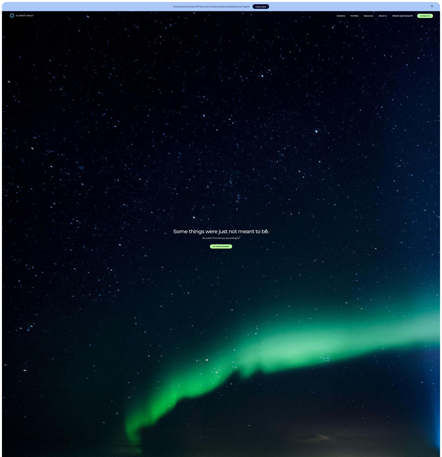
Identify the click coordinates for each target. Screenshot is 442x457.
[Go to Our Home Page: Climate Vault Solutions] (22, 15)
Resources (368, 16)
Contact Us (425, 16)
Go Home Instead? (221, 246)
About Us (383, 16)
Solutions (341, 16)
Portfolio (354, 16)
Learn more (261, 7)
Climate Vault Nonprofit (402, 16)
